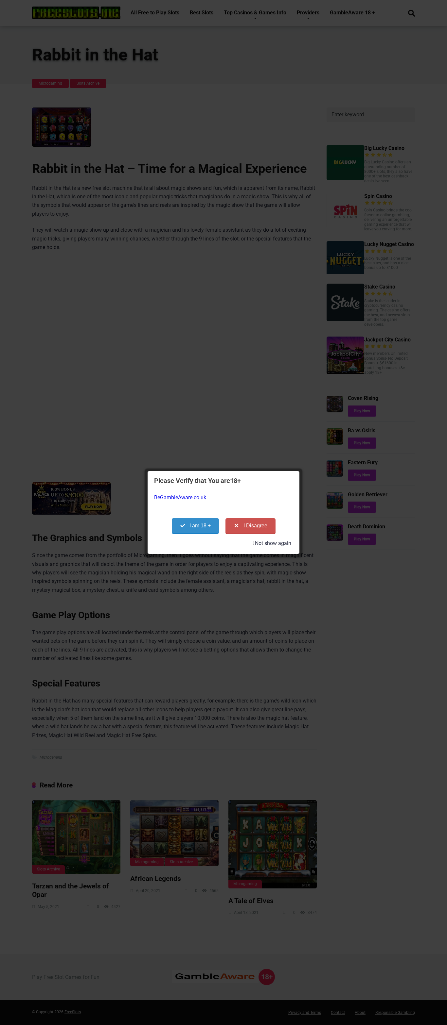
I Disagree (255, 525)
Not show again (273, 543)
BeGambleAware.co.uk (180, 497)
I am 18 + (200, 525)
